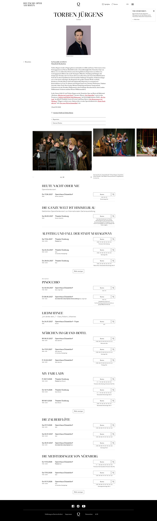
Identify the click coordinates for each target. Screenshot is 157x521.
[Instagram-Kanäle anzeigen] (78, 506)
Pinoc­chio (51, 282)
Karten (116, 4)
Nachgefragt (64, 253)
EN (127, 4)
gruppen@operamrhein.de (104, 304)
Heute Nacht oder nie (60, 186)
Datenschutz (89, 514)
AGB (96, 514)
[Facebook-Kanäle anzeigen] (73, 506)
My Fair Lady (53, 373)
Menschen (28, 62)
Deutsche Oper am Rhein (32, 4)
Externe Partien (57, 123)
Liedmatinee (52, 313)
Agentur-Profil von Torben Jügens (63, 113)
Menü (132, 4)
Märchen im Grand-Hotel (65, 95)
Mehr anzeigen (78, 271)
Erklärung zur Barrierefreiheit (54, 514)
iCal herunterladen (113, 194)
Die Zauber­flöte (56, 420)
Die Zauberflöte (89, 95)
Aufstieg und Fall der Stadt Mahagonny (69, 97)
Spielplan (107, 4)
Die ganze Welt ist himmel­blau (68, 208)
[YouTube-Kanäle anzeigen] (83, 506)
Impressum (68, 514)
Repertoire (56, 119)
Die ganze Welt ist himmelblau (69, 103)
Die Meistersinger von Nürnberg (70, 456)
